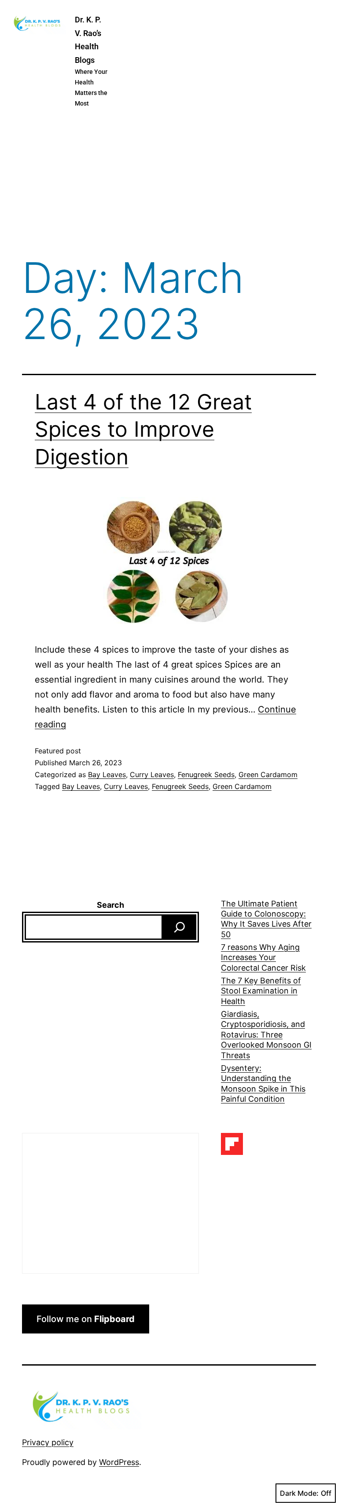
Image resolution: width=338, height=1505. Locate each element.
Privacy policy (47, 1442)
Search (110, 905)
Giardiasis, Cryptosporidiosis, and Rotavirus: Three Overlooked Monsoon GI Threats (266, 1034)
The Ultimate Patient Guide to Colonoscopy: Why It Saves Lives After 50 (266, 919)
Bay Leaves (107, 774)
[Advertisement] (169, 183)
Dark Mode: (299, 1493)
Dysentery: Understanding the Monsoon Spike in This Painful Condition (263, 1083)
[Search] (179, 927)
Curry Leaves (152, 774)
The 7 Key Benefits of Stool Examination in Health (261, 991)
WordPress (119, 1462)
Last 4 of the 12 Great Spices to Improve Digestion (143, 429)
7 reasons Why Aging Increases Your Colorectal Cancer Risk (263, 957)
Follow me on (86, 1319)
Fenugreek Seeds (206, 774)
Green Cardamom (268, 774)
